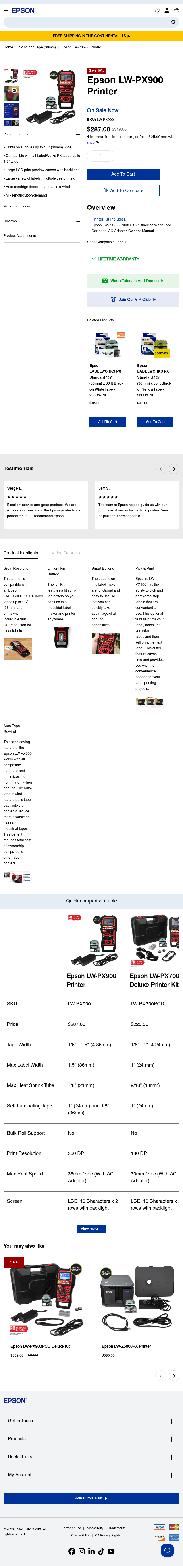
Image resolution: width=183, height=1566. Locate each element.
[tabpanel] (91, 724)
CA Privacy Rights (107, 1535)
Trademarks (117, 1528)
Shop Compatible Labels (106, 242)
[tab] (21, 554)
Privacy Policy (80, 1535)
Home (8, 47)
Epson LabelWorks (28, 1529)
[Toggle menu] (6, 10)
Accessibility (94, 1528)
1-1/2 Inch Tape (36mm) (37, 47)
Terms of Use (71, 1528)
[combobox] (91, 22)
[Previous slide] (160, 469)
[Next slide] (174, 469)
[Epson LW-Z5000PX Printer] (137, 1298)
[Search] (173, 22)
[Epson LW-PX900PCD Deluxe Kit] (46, 1298)
